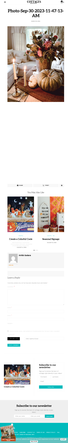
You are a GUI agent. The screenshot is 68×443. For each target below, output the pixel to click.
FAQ (58, 432)
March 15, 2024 (35, 21)
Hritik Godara (25, 255)
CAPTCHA (11, 334)
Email (9, 315)
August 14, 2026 (21, 247)
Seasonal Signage (50, 239)
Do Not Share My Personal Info (24, 434)
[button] (34, 250)
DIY (54, 235)
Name (9, 307)
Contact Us (31, 432)
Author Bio (11, 265)
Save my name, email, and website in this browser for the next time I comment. (35, 331)
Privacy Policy (50, 432)
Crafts (21, 235)
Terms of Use (40, 432)
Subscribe (51, 387)
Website (9, 323)
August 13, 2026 (51, 242)
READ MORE (34, 441)
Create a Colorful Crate (20, 239)
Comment (10, 286)
